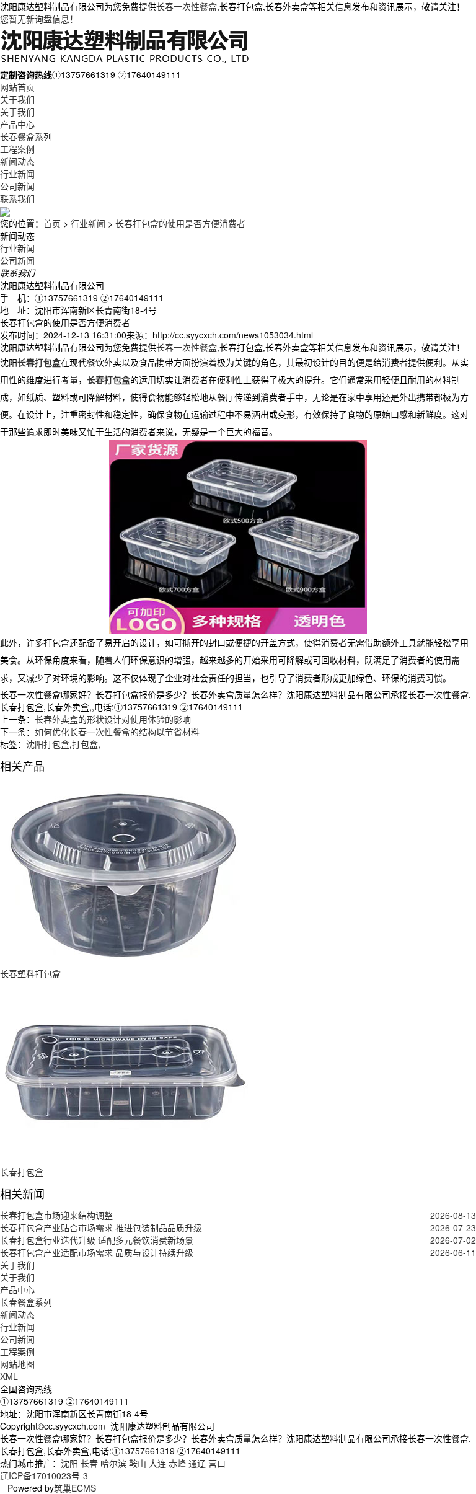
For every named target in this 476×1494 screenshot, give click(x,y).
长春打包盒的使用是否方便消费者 (180, 223)
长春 (89, 1463)
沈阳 (69, 1463)
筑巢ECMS (75, 1488)
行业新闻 (17, 173)
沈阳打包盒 (47, 744)
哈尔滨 (113, 1463)
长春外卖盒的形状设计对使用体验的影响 (113, 719)
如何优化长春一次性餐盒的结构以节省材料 (117, 731)
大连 (157, 1463)
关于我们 (17, 99)
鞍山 (137, 1463)
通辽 (197, 1463)
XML (9, 1376)
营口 (217, 1463)
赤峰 (177, 1463)
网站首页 (17, 87)
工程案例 (17, 149)
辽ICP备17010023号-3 (44, 1475)
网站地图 (17, 1364)
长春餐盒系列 (26, 136)
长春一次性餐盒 (186, 6)
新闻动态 (17, 161)
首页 (52, 223)
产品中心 (17, 124)
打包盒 (85, 744)
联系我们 (17, 198)
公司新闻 (17, 186)
